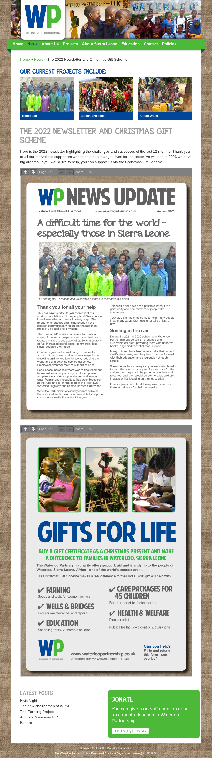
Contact (151, 44)
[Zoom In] (70, 172)
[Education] (47, 94)
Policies (169, 44)
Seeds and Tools (93, 116)
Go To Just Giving (130, 731)
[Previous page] (25, 172)
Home (18, 44)
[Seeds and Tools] (106, 94)
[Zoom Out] (61, 172)
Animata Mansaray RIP (39, 717)
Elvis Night (28, 700)
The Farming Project (37, 712)
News (32, 44)
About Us (50, 44)
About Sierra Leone (99, 44)
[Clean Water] (165, 94)
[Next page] (33, 172)
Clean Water (149, 116)
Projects (70, 44)
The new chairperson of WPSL (45, 706)
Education (130, 44)
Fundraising (23, 54)
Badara (26, 722)
